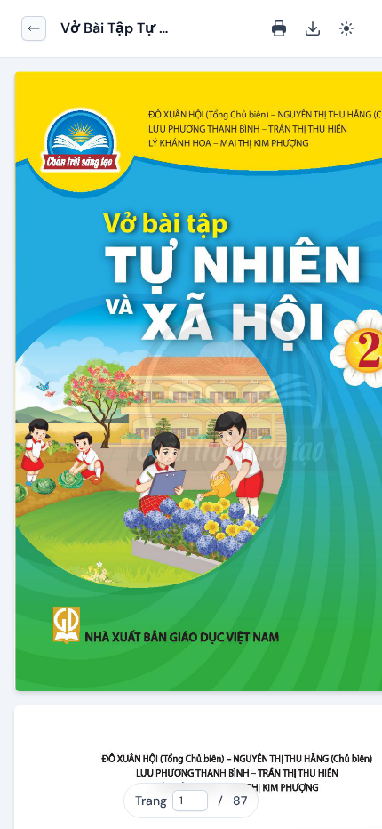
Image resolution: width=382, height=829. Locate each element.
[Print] (279, 28)
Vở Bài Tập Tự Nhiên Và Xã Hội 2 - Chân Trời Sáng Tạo (121, 29)
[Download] (312, 28)
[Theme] (346, 28)
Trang (151, 801)
